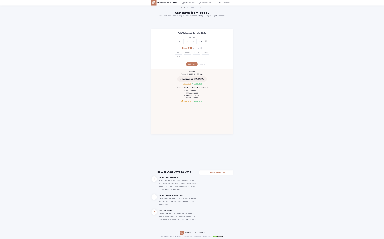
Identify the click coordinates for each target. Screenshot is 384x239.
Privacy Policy (207, 236)
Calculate (191, 64)
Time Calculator (206, 3)
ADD (185, 48)
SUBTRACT (196, 48)
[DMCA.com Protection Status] (218, 237)
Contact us (197, 236)
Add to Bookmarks (216, 171)
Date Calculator (189, 3)
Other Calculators (224, 3)
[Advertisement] (192, 23)
